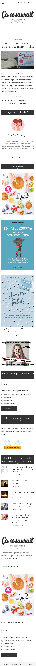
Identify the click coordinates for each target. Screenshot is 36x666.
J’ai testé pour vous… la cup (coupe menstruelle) (18, 44)
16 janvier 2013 (16, 475)
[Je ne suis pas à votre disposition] (5, 483)
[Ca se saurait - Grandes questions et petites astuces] (18, 16)
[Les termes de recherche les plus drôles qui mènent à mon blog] (5, 469)
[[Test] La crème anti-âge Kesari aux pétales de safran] (5, 506)
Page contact (12, 558)
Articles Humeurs (9, 403)
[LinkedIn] (24, 2)
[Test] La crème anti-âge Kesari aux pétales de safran (23, 505)
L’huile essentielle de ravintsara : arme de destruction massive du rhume (21, 519)
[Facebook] (21, 2)
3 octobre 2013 (16, 509)
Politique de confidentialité (11, 566)
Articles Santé (8, 397)
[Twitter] (18, 2)
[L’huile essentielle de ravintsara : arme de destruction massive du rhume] (5, 517)
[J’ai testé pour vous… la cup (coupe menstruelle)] (18, 60)
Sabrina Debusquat (19, 103)
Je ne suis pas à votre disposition (20, 482)
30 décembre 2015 (17, 486)
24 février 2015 (18, 40)
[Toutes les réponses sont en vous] (5, 494)
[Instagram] (28, 2)
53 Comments (24, 100)
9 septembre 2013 (17, 525)
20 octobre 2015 (17, 498)
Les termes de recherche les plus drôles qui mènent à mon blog (23, 469)
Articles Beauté (8, 400)
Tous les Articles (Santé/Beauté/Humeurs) (17, 394)
